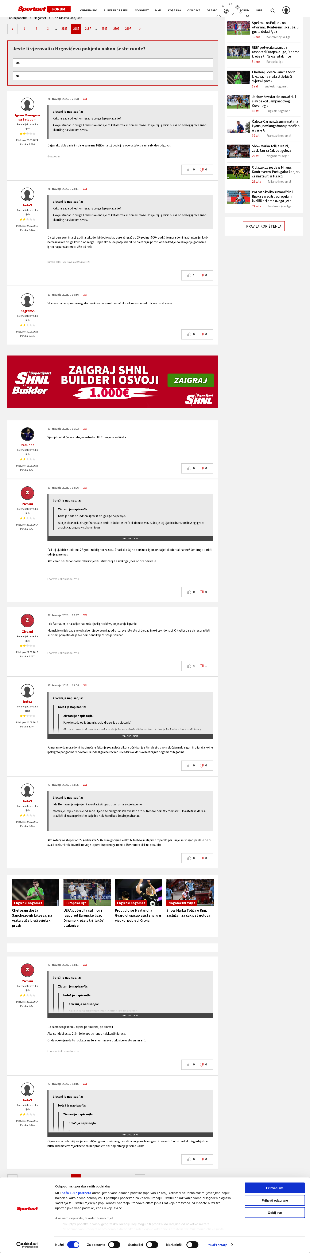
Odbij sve (275, 1212)
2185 (64, 29)
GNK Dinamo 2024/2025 (67, 18)
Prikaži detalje (217, 1244)
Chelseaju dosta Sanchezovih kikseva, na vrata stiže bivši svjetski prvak (32, 918)
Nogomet (40, 18)
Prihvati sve (274, 1188)
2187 (88, 29)
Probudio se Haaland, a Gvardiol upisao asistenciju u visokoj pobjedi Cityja (138, 915)
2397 (128, 29)
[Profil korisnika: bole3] (27, 194)
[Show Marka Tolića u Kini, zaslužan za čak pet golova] (190, 892)
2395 (104, 29)
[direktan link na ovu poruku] (84, 99)
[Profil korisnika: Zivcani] (27, 493)
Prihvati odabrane (275, 1200)
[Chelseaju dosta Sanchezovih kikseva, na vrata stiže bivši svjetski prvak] (35, 892)
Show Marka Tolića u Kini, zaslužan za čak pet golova (188, 913)
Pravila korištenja (263, 226)
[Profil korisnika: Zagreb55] (27, 300)
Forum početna (17, 18)
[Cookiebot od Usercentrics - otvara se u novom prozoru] (27, 1245)
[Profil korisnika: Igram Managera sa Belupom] (27, 104)
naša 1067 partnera (76, 1193)
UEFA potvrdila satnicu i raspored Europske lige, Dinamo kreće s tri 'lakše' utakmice (83, 918)
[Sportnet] (44, 9)
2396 (116, 29)
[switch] (114, 1244)
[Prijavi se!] (286, 10)
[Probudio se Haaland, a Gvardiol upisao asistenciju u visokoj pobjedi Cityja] (138, 892)
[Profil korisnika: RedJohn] (27, 434)
